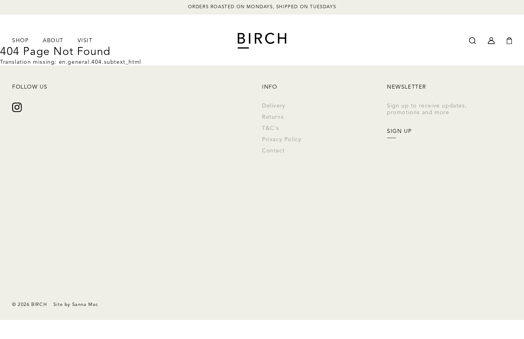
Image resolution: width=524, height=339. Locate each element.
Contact (273, 151)
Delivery (274, 106)
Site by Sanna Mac (75, 305)
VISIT (85, 40)
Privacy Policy (281, 139)
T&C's (270, 128)
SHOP (20, 40)
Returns (273, 117)
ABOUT (53, 40)
